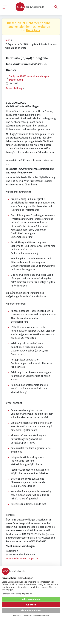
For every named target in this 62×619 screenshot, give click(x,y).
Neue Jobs (33, 30)
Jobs (7, 40)
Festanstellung (14, 88)
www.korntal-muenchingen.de (22, 558)
